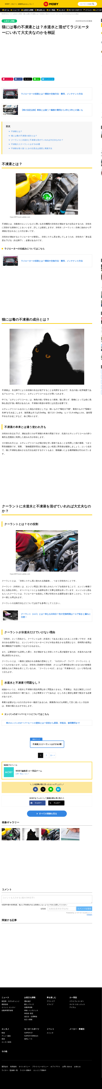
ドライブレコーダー (76, 1001)
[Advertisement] (47, 56)
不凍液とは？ (16, 131)
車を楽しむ (41, 10)
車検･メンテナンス (31, 1010)
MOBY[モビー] (6, 14)
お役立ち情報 (28, 10)
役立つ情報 (28, 1019)
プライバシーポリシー (40, 1067)
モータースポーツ (75, 10)
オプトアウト (55, 1067)
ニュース (16, 10)
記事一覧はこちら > (22, 774)
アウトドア (51, 1001)
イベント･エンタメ (8, 1007)
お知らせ (77, 1067)
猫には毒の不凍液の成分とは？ (24, 136)
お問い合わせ (67, 1067)
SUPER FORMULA (31, 1036)
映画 (3, 1033)
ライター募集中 (25, 1070)
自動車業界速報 (7, 1010)
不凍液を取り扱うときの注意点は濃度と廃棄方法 (31, 148)
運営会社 (5, 1067)
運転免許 (27, 1001)
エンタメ (62, 10)
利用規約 (89, 914)
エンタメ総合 (6, 1042)
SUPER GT (28, 1033)
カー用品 (52, 10)
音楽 (3, 1039)
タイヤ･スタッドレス (77, 1004)
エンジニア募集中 (39, 1070)
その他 (4, 1051)
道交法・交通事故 (30, 1016)
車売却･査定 (28, 1013)
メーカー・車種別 (76, 1029)
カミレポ (50, 1033)
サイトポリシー (24, 1067)
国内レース (28, 1039)
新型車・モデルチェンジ (10, 1001)
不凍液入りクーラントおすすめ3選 (25, 144)
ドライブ (50, 1004)
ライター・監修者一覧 (10, 1070)
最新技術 (5, 1004)
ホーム (6, 10)
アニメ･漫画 (6, 1036)
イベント (88, 10)
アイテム (72, 1007)
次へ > (52, 755)
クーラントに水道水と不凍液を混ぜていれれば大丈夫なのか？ (37, 140)
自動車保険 (28, 1007)
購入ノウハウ (29, 1004)
